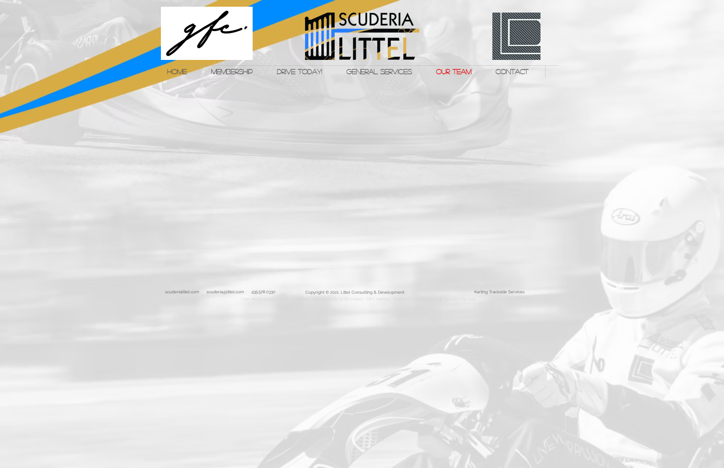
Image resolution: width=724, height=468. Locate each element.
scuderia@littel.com (225, 292)
